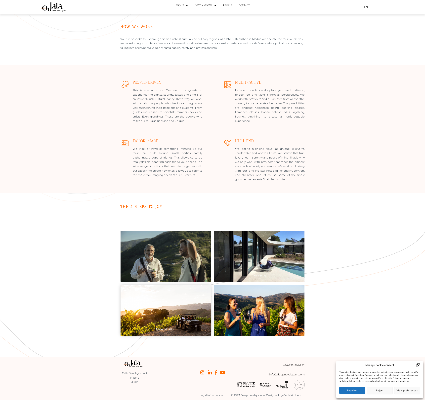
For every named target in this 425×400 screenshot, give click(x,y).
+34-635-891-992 (294, 365)
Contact (244, 5)
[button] (418, 365)
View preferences (407, 390)
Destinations (203, 5)
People (227, 5)
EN (366, 7)
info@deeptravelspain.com (287, 374)
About (179, 5)
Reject (380, 390)
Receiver (352, 390)
